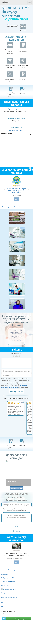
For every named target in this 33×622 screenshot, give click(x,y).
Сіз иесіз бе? (5, 585)
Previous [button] (5, 190)
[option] (16, 190)
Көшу (16, 199)
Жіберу (16, 530)
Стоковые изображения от (9, 597)
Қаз (2, 602)
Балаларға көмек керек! (23, 589)
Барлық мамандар (16, 488)
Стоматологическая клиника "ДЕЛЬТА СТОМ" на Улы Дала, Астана (16, 332)
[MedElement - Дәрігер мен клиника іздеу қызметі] (5, 2)
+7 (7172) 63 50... (11, 95)
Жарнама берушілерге (8, 581)
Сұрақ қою (22, 93)
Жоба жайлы (5, 574)
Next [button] (28, 190)
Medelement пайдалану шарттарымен (14, 386)
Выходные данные (7, 593)
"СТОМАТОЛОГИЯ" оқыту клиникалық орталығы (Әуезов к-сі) (16, 190)
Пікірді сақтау (16, 391)
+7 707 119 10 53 (16, 340)
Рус (2, 606)
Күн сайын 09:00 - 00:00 (16, 130)
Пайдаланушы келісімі (8, 578)
